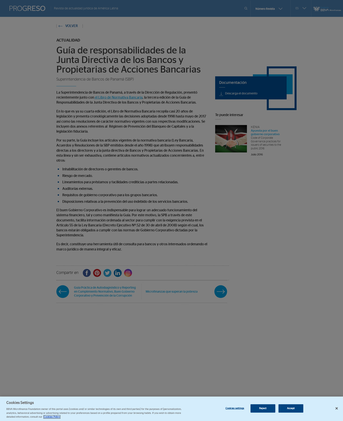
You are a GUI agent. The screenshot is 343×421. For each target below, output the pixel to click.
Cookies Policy (52, 417)
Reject (262, 408)
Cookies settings (234, 408)
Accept (291, 408)
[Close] (336, 408)
